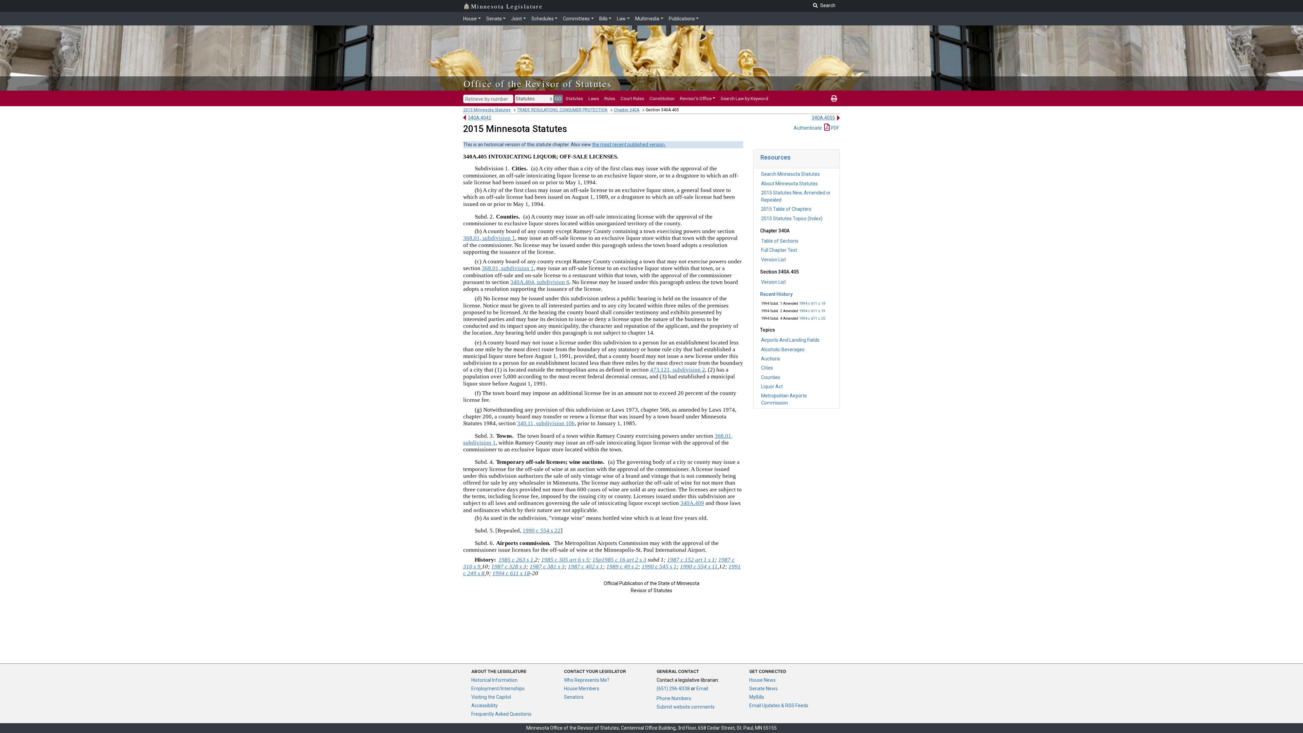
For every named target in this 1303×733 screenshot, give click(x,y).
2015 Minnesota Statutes (487, 110)
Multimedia (647, 18)
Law (621, 18)
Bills (603, 18)
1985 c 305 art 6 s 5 (565, 560)
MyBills (756, 697)
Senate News (763, 688)
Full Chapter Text (779, 250)
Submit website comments (686, 707)
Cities (767, 368)
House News (762, 680)
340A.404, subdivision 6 (539, 282)
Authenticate (808, 128)
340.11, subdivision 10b (546, 423)
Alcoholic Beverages (783, 349)
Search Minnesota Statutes (790, 174)
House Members (581, 688)
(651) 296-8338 (673, 688)
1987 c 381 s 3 (547, 566)
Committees (576, 18)
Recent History (776, 294)
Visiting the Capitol (491, 697)
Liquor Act (772, 386)
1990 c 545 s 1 (659, 566)
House (470, 18)
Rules (609, 98)
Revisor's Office (696, 98)
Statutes (574, 98)
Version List (773, 259)
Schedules (542, 18)
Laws (593, 98)
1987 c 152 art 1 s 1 (691, 560)
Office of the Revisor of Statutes (538, 83)
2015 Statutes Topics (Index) (792, 218)
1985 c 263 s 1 (515, 560)
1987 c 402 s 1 (585, 566)
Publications (682, 18)
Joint (516, 18)
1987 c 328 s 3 (508, 566)
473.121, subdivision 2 (677, 369)
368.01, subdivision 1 (489, 238)
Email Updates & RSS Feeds (778, 705)
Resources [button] (775, 157)
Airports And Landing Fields (790, 340)
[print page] (834, 98)
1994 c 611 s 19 (812, 311)
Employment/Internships (498, 688)
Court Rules (632, 98)
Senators (574, 697)
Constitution (662, 98)
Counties (770, 377)
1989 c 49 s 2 (622, 566)
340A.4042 (479, 117)
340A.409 (692, 503)
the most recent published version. (629, 144)
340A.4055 (823, 117)
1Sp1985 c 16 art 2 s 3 (619, 560)
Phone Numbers (674, 698)
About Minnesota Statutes (789, 183)
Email (702, 688)
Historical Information (494, 680)
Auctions (770, 358)
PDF (834, 128)
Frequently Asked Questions (501, 714)
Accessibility (484, 705)
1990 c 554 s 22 (542, 530)
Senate (494, 18)
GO (558, 99)
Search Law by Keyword (744, 98)
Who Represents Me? (586, 680)
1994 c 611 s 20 (812, 318)
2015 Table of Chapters (786, 209)
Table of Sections (779, 241)
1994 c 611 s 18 (812, 303)
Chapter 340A (626, 110)
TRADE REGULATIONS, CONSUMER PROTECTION (562, 110)
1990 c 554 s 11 (699, 566)
